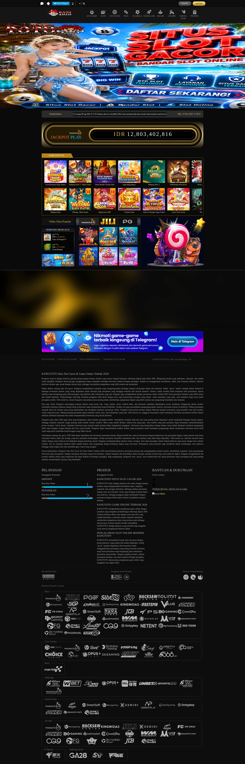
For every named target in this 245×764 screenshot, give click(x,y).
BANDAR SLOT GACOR (114, 359)
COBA (90, 233)
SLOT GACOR (48, 359)
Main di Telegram (62, 4)
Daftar (199, 4)
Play (76, 137)
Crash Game (149, 16)
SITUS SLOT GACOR (67, 359)
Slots (103, 16)
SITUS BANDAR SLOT (90, 359)
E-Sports (172, 16)
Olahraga (137, 16)
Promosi (194, 16)
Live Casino (114, 16)
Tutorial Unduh (233, 304)
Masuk (185, 4)
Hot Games (92, 16)
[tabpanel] (122, 65)
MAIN (57, 171)
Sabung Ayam (183, 17)
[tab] (88, 221)
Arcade (160, 16)
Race (126, 16)
